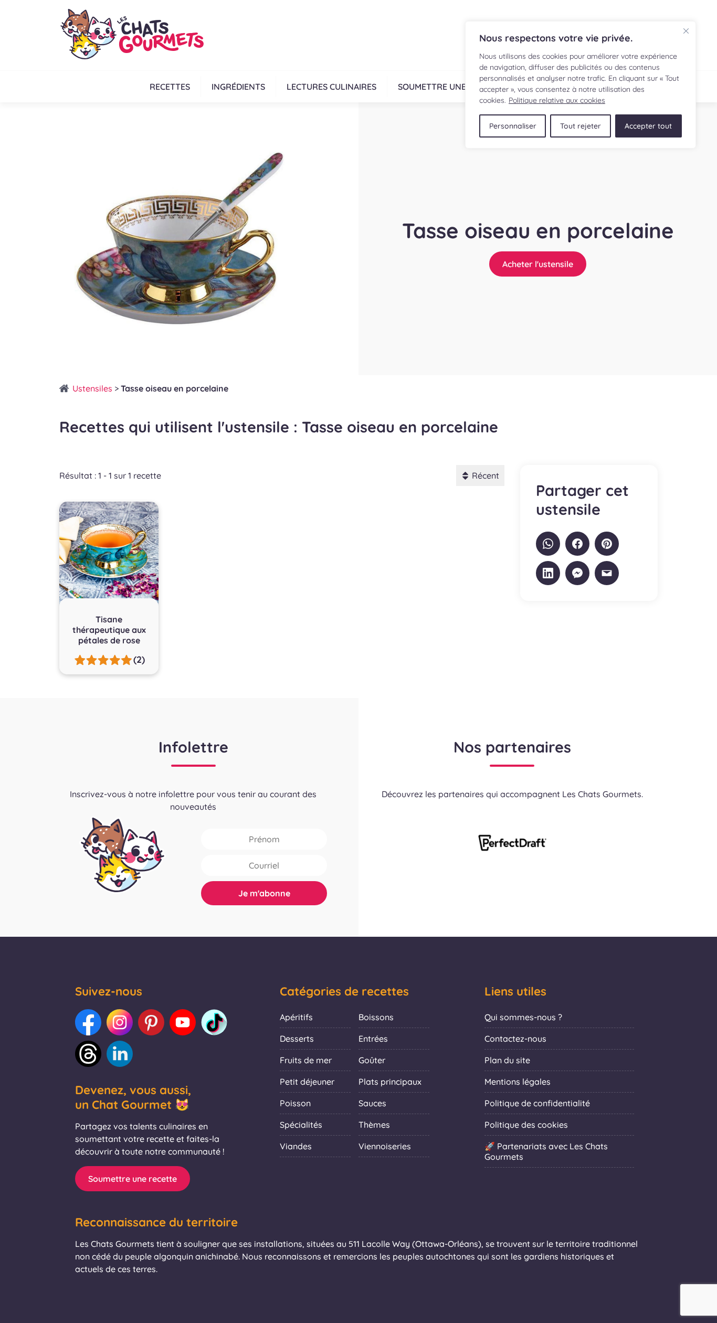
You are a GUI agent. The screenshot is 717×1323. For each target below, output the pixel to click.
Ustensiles (92, 388)
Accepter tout (648, 126)
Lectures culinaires (331, 86)
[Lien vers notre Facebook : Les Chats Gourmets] (88, 1022)
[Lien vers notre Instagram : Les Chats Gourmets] (120, 1022)
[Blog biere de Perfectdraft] (512, 844)
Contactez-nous (515, 1038)
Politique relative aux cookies (557, 100)
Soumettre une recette (451, 86)
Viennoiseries (384, 1146)
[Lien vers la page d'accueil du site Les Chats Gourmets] (131, 35)
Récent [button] (485, 475)
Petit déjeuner (307, 1081)
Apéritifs (296, 1017)
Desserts (297, 1038)
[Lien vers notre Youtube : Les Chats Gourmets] (183, 1022)
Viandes (296, 1146)
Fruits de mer (306, 1060)
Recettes (170, 86)
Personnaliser (512, 126)
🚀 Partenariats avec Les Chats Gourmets (546, 1151)
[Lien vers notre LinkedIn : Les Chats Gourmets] (120, 1054)
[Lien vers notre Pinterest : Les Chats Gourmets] (151, 1022)
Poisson (295, 1103)
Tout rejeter (580, 126)
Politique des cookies (526, 1124)
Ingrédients (238, 86)
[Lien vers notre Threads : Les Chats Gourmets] (88, 1054)
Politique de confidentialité (537, 1103)
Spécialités (301, 1124)
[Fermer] (686, 31)
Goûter (371, 1060)
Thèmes (374, 1124)
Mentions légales (517, 1081)
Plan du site (507, 1060)
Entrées (373, 1038)
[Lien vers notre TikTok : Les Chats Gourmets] (214, 1022)
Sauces (372, 1103)
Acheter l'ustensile (537, 264)
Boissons (376, 1017)
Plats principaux (389, 1081)
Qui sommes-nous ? (523, 1017)
